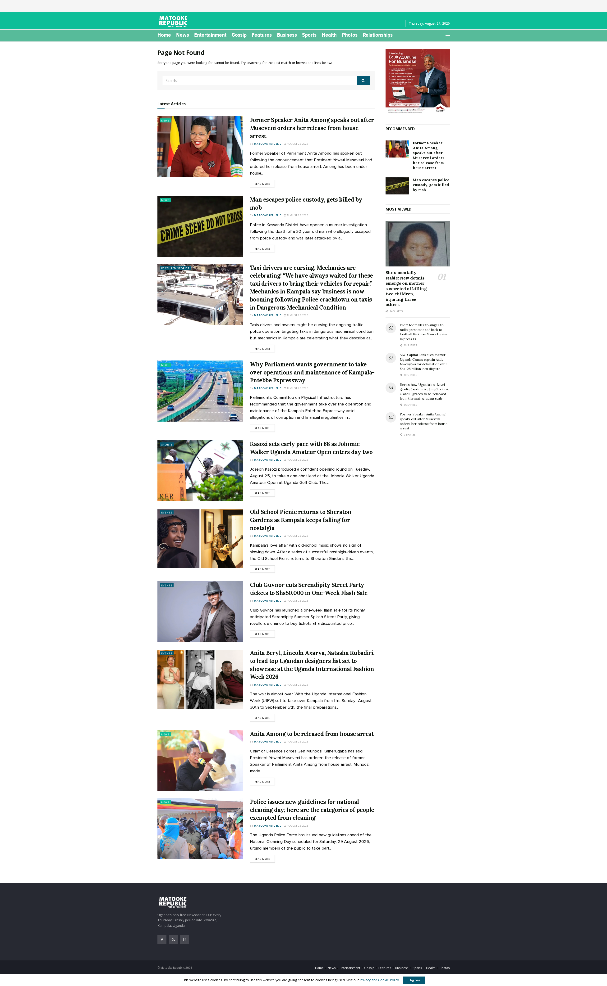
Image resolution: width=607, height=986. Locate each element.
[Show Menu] (448, 35)
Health (329, 34)
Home (164, 34)
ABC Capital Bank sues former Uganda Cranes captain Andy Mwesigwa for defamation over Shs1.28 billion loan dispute (423, 362)
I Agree (414, 980)
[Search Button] (363, 80)
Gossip (239, 34)
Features (262, 34)
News (182, 34)
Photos (350, 34)
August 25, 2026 (297, 684)
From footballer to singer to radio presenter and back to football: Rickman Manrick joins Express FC (423, 332)
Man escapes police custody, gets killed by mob (431, 185)
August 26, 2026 (297, 143)
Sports (309, 34)
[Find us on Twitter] (173, 939)
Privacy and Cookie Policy (379, 980)
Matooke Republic (267, 143)
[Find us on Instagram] (184, 939)
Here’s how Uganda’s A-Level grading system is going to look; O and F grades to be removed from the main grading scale (424, 392)
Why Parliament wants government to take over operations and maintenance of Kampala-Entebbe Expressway (312, 372)
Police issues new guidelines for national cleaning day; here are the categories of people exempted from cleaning (312, 809)
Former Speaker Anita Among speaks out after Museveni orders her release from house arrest (312, 128)
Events (166, 512)
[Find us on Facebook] (161, 939)
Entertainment (210, 34)
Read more (264, 183)
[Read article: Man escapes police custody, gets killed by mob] (200, 226)
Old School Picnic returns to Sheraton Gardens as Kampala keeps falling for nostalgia (300, 519)
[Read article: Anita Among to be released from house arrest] (200, 760)
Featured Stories (175, 268)
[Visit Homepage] (174, 21)
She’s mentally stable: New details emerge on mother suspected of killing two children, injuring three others (406, 288)
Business (287, 34)
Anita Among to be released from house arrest (312, 734)
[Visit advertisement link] (418, 81)
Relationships (378, 34)
